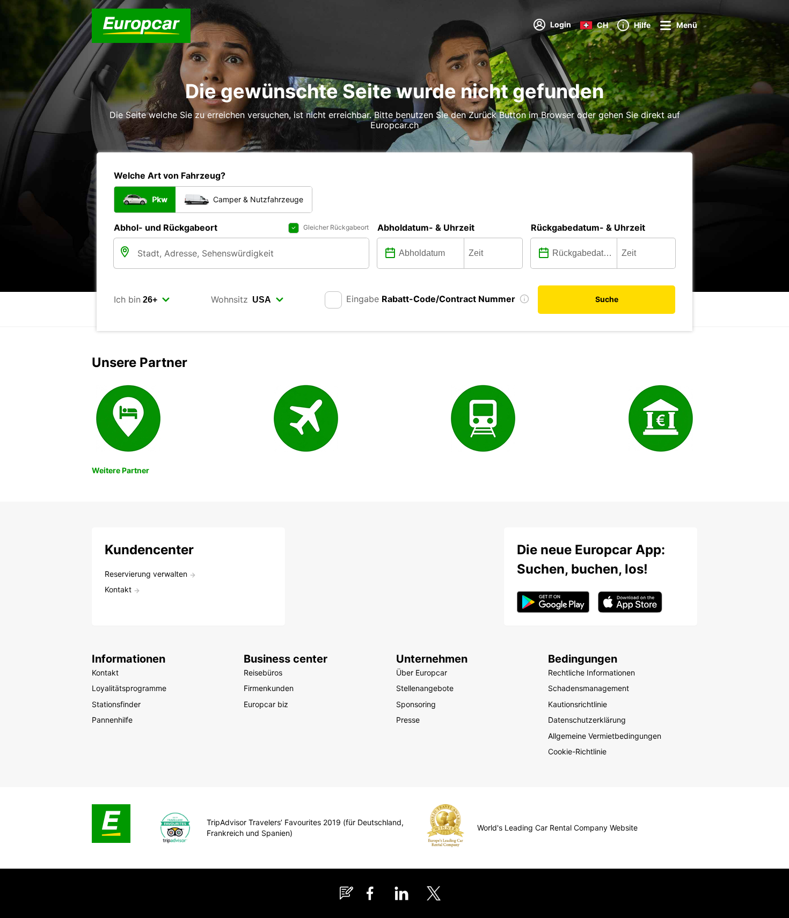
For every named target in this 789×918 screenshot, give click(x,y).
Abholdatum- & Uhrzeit (425, 227)
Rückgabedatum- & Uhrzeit (588, 227)
